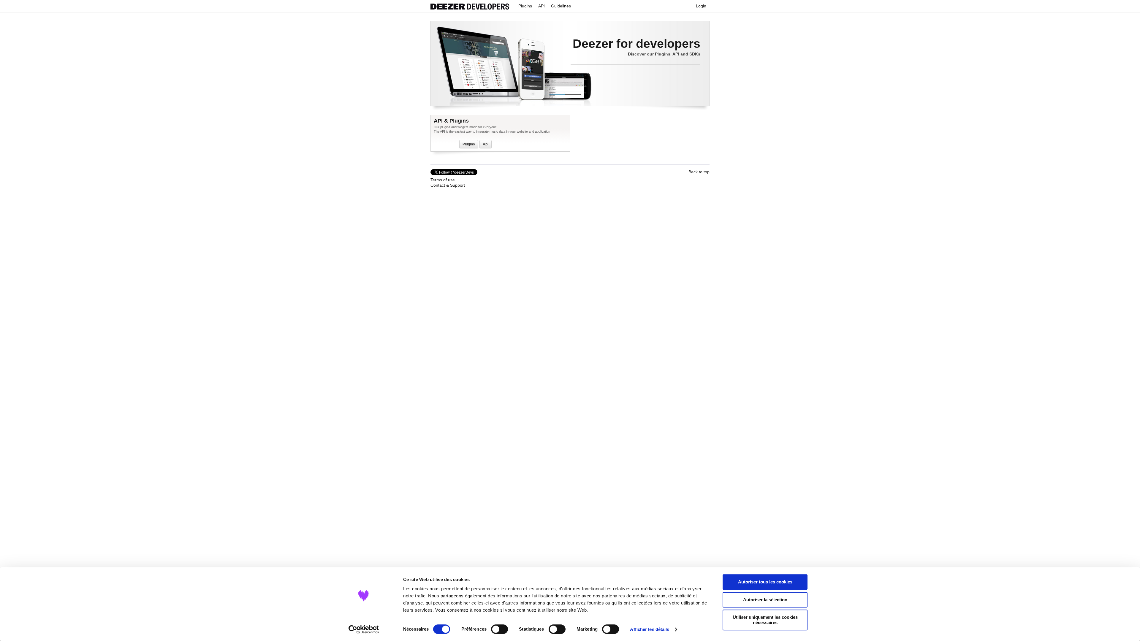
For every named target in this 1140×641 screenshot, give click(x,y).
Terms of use (442, 179)
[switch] (499, 629)
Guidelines (561, 6)
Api (485, 144)
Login (701, 6)
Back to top (699, 171)
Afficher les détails (649, 629)
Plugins (525, 6)
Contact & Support (447, 185)
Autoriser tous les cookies (765, 581)
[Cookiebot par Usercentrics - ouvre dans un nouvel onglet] (364, 629)
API (541, 6)
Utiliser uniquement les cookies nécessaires (765, 620)
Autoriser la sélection (765, 599)
